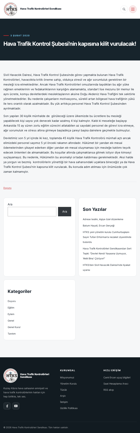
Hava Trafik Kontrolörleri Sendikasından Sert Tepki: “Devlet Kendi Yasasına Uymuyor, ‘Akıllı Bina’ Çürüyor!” (107, 253)
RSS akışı (108, 389)
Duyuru (7, 188)
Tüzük (63, 389)
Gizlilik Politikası (69, 408)
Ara (10, 204)
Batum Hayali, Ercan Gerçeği (98, 225)
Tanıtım (12, 333)
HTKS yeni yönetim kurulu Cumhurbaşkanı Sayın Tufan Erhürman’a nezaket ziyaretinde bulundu (107, 237)
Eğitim (11, 307)
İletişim (64, 401)
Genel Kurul (14, 327)
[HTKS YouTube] (15, 406)
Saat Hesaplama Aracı (115, 383)
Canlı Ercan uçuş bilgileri (116, 377)
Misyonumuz (67, 377)
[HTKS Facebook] (7, 406)
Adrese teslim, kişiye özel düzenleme (103, 219)
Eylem (11, 314)
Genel (11, 320)
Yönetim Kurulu (68, 383)
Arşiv (63, 395)
